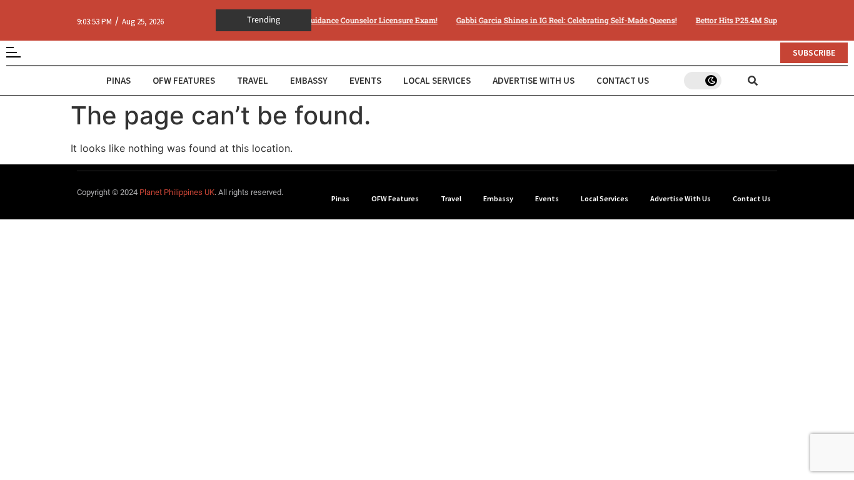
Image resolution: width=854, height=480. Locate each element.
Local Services (437, 80)
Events (365, 80)
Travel (252, 80)
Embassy (309, 80)
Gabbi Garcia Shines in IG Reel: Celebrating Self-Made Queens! (562, 20)
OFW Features (184, 80)
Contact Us (622, 80)
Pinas (118, 80)
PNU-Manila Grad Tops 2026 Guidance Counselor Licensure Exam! (315, 20)
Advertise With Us (534, 80)
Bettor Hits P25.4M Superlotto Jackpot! (759, 20)
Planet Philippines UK (176, 192)
